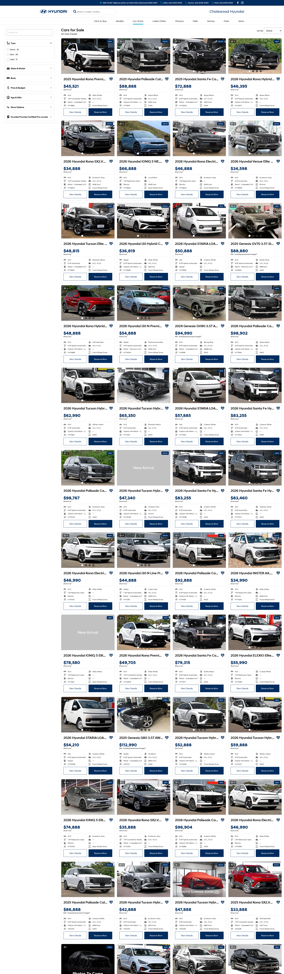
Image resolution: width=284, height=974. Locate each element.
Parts (226, 21)
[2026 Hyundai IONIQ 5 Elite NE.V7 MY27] (87, 632)
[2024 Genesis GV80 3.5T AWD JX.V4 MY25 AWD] (199, 303)
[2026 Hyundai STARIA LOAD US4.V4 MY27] (199, 385)
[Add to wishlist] (111, 79)
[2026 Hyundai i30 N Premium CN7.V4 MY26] (143, 303)
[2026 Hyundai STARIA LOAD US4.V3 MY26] (199, 220)
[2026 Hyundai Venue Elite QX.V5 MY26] (255, 138)
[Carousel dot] (82, 71)
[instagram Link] (242, 3)
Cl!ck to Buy (100, 21)
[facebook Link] (238, 3)
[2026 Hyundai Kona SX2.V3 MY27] (143, 797)
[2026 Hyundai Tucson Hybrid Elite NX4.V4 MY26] (199, 879)
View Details (75, 112)
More (241, 21)
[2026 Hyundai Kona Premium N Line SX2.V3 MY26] (143, 632)
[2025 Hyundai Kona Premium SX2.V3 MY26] (87, 56)
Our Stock (138, 21)
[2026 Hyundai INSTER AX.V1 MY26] (255, 550)
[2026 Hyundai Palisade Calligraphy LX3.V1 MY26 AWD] (255, 303)
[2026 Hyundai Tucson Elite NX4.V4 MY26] (87, 220)
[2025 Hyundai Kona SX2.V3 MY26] (255, 879)
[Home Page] (53, 11)
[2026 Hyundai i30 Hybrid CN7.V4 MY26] (143, 220)
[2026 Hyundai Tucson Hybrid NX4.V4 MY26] (143, 468)
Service (211, 21)
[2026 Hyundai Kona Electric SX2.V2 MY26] (199, 138)
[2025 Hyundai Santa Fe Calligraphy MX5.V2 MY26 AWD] (199, 56)
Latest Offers (159, 21)
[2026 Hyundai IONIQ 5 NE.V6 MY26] (143, 138)
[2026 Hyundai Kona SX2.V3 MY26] (87, 138)
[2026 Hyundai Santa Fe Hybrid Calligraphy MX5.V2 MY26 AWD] (255, 385)
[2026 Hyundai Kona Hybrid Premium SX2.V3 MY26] (255, 56)
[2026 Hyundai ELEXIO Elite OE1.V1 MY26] (255, 632)
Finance (179, 21)
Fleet (195, 21)
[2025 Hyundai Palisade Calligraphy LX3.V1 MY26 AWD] (143, 56)
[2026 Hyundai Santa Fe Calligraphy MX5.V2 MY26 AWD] (199, 632)
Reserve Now (100, 112)
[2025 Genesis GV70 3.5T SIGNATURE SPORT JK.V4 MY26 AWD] (255, 220)
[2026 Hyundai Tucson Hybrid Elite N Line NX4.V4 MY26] (199, 714)
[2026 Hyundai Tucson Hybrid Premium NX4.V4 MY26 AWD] (87, 385)
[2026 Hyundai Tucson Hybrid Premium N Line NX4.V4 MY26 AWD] (143, 385)
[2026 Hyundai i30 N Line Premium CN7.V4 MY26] (143, 550)
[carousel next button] (111, 56)
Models (120, 21)
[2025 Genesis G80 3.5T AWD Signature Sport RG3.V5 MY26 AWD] (143, 714)
